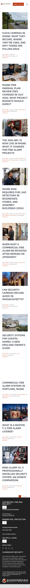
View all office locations (9, 534)
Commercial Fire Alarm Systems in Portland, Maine (13, 386)
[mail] (9, 548)
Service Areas (9, 396)
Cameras (8, 56)
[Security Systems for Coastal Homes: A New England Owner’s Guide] (15, 323)
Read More (4, 57)
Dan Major (6, 54)
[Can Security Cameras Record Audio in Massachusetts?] (15, 279)
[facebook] (3, 548)
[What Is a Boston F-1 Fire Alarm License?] (15, 412)
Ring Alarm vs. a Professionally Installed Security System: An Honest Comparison (14, 474)
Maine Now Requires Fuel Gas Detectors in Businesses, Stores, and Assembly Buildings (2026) (14, 198)
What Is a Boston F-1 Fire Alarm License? (13, 428)
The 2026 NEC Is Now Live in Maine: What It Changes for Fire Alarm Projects (14, 147)
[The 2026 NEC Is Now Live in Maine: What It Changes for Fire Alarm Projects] (15, 127)
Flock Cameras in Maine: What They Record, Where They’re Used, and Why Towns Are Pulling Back (14, 40)
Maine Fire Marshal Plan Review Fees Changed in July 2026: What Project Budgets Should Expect (15, 94)
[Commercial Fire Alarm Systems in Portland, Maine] (15, 371)
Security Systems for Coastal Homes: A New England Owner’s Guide (13, 342)
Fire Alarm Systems (14, 160)
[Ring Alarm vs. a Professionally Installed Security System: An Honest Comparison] (15, 455)
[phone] (12, 548)
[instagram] (6, 548)
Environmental (13, 215)
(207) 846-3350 (7, 530)
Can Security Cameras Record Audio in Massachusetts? (13, 294)
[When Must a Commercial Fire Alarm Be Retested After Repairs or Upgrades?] (15, 231)
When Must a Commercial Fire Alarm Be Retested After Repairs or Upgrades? (14, 251)
